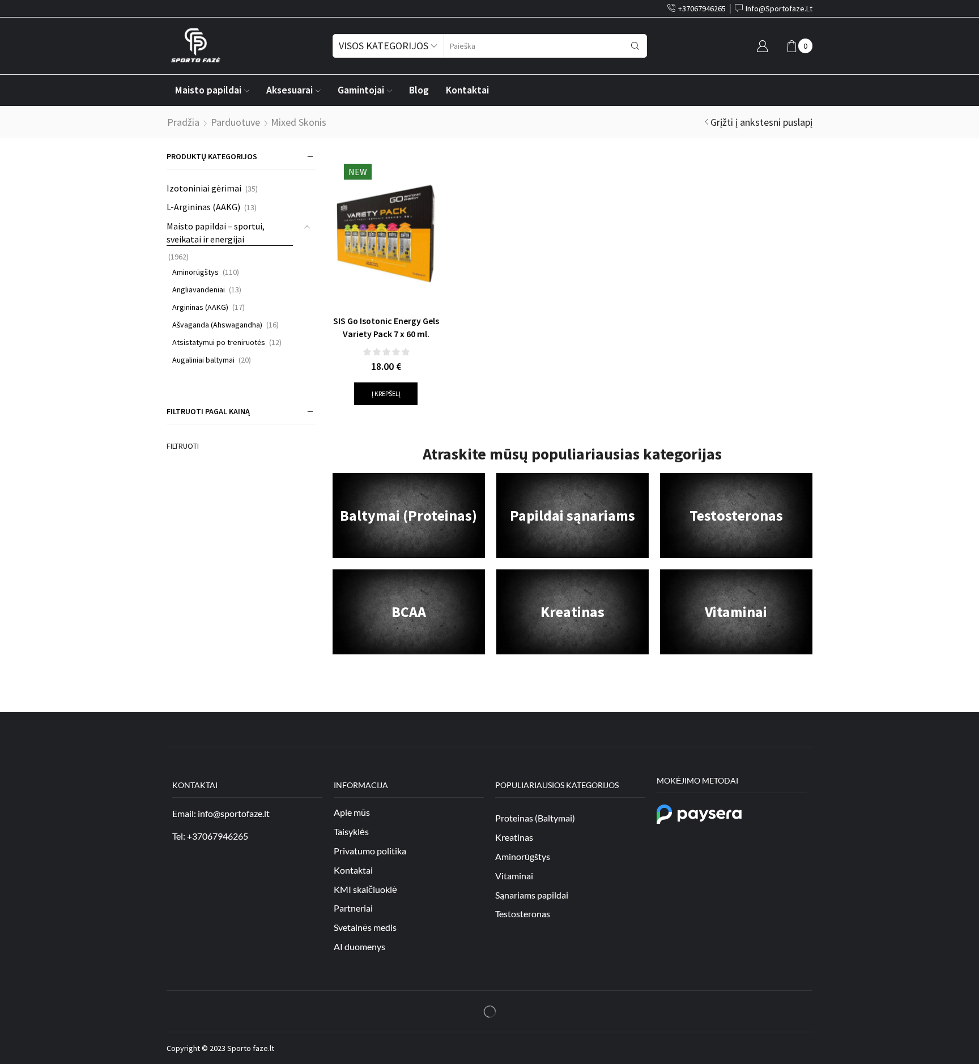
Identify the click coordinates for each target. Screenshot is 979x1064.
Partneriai (353, 908)
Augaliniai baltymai (203, 360)
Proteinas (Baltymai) (535, 817)
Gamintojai (361, 90)
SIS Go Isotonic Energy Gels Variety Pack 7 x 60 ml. (386, 327)
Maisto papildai (208, 90)
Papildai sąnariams (572, 515)
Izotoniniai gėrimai (204, 188)
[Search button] (635, 46)
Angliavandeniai (198, 289)
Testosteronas (736, 515)
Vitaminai (736, 611)
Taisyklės (351, 831)
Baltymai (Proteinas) (408, 515)
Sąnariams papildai (531, 894)
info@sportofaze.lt (234, 813)
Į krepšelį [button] (386, 393)
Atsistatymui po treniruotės (218, 342)
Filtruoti (183, 446)
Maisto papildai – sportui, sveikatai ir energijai (216, 232)
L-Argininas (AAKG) (203, 206)
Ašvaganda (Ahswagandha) (217, 325)
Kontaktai (467, 90)
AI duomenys (359, 946)
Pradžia (183, 122)
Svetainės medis (365, 927)
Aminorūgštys (195, 272)
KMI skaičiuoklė (365, 889)
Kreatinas (572, 611)
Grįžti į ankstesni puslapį (761, 122)
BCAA (408, 611)
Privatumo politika (370, 850)
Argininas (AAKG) (200, 307)
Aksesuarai (289, 90)
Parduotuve (235, 122)
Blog (419, 90)
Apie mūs (352, 812)
